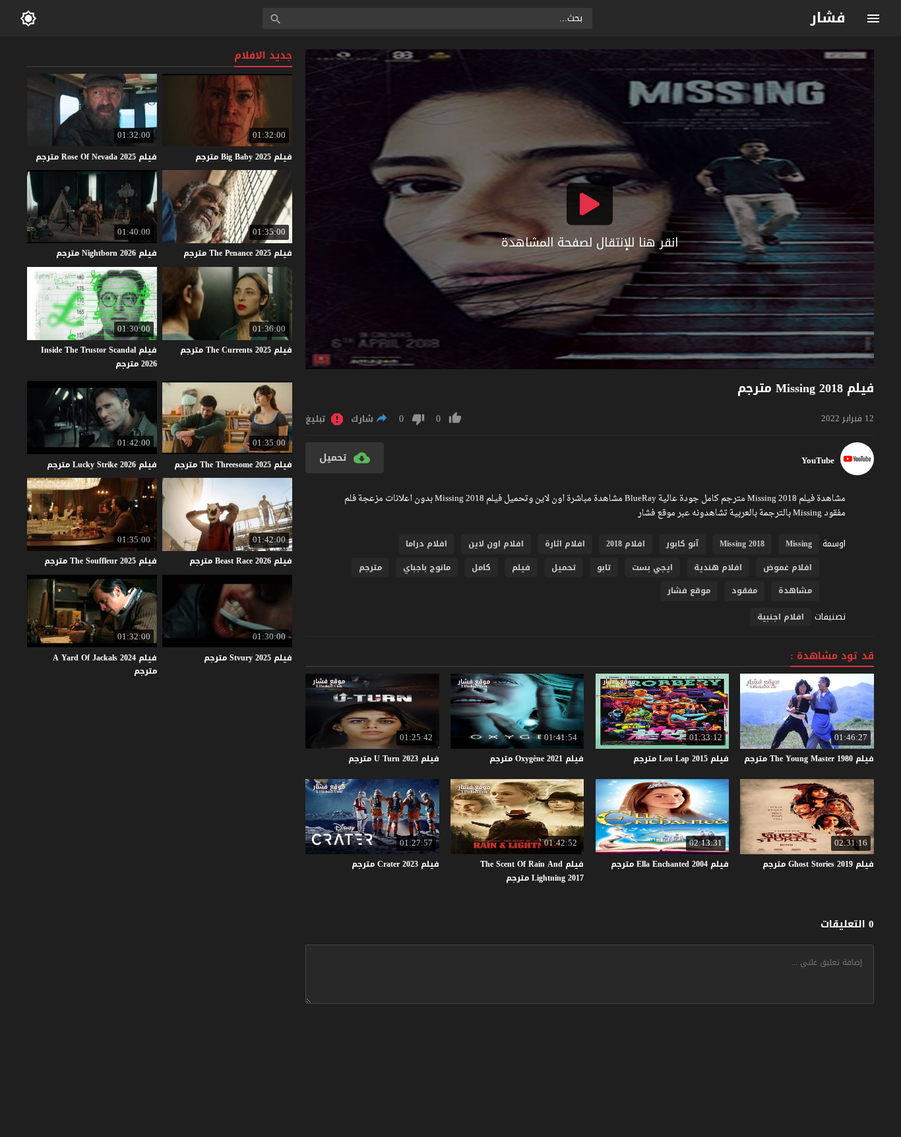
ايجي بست (652, 567)
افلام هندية (718, 567)
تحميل (563, 567)
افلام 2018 (625, 544)
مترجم (370, 567)
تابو (604, 567)
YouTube (817, 460)
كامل (481, 567)
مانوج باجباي (426, 567)
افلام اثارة (565, 544)
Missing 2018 (742, 544)
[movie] (857, 472)
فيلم (521, 567)
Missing (799, 544)
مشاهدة (795, 590)
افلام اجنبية (780, 617)
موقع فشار (689, 590)
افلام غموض (787, 567)
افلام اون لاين (496, 544)
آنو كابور (682, 544)
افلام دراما (426, 544)
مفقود (744, 590)
